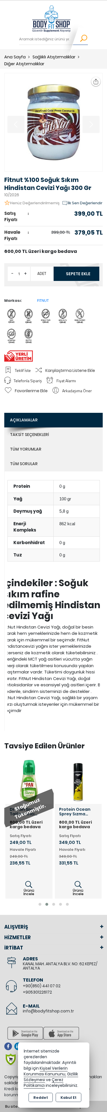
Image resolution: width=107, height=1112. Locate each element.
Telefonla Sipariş (28, 381)
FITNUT (43, 300)
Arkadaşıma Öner (77, 391)
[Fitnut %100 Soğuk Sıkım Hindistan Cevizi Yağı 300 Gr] (53, 122)
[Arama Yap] (80, 39)
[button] (40, 904)
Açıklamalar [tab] (24, 420)
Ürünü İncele (28, 892)
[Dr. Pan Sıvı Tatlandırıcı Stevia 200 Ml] (29, 780)
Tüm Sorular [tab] (24, 464)
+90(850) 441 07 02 (41, 986)
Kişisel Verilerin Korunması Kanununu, (46, 1071)
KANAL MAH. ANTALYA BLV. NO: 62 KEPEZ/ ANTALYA (60, 966)
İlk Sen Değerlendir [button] (85, 203)
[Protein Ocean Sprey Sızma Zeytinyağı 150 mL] (78, 780)
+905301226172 (37, 992)
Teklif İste (23, 370)
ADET (41, 273)
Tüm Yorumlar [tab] (25, 449)
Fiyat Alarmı (66, 381)
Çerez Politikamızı (43, 1082)
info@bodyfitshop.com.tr (48, 1011)
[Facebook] (9, 1046)
